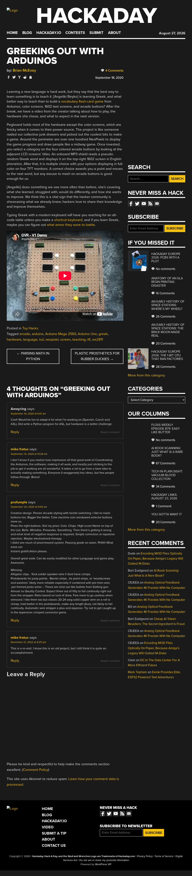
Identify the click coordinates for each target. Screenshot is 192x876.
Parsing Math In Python (32, 356)
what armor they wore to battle (71, 225)
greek (103, 334)
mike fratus (19, 449)
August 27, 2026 (172, 33)
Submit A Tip (54, 833)
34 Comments (165, 487)
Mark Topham (137, 672)
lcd (41, 339)
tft (89, 339)
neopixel (51, 339)
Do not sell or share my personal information (104, 860)
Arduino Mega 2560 (60, 334)
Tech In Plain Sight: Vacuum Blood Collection (167, 475)
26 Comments (165, 316)
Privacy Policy (145, 856)
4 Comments (114, 71)
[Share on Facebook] (8, 77)
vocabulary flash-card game (82, 101)
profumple (19, 502)
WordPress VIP (103, 864)
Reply (15, 432)
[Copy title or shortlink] (30, 77)
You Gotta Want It (166, 514)
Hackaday (96, 15)
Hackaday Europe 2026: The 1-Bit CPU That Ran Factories (167, 355)
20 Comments (165, 343)
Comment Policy (35, 770)
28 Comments (165, 367)
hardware (14, 339)
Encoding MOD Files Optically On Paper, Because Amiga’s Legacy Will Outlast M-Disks (155, 559)
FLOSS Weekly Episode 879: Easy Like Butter (165, 428)
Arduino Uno (87, 334)
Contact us (157, 203)
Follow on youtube (144, 203)
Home (12, 33)
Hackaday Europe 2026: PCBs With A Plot (165, 257)
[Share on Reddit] (25, 77)
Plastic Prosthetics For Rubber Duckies (97, 356)
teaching (79, 339)
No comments (165, 269)
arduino (38, 334)
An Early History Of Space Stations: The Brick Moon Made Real (167, 330)
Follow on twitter (137, 203)
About (114, 33)
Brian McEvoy (24, 70)
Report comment (110, 432)
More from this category (146, 375)
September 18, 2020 (109, 78)
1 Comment (163, 506)
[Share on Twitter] (14, 77)
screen (65, 339)
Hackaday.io (48, 33)
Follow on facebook (131, 203)
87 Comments (165, 463)
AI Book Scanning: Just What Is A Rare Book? (167, 451)
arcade (25, 334)
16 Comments (165, 293)
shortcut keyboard (68, 220)
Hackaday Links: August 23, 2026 (164, 497)
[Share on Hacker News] (19, 77)
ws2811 (97, 339)
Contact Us (54, 845)
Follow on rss (150, 203)
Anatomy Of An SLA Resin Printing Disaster (167, 282)
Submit (96, 33)
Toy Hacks (30, 328)
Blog (27, 33)
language (30, 339)
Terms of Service (164, 856)
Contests (75, 33)
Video (48, 827)
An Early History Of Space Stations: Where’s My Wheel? (167, 305)
